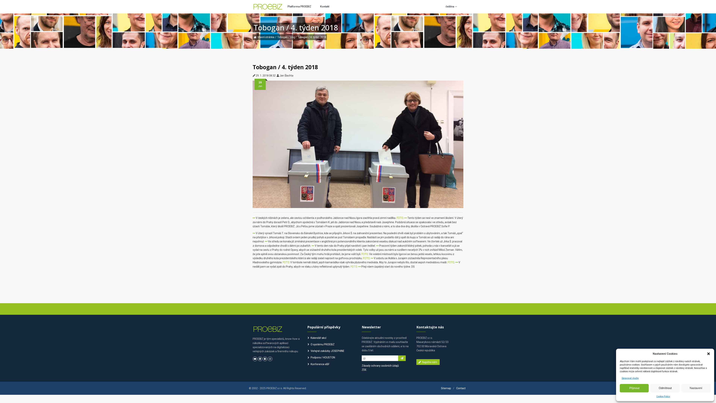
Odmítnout (665, 388)
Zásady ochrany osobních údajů (380, 365)
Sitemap (446, 388)
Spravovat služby (630, 378)
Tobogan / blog (286, 37)
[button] (708, 354)
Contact (461, 388)
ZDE (364, 369)
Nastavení (696, 388)
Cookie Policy (663, 396)
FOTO (400, 217)
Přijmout (634, 388)
